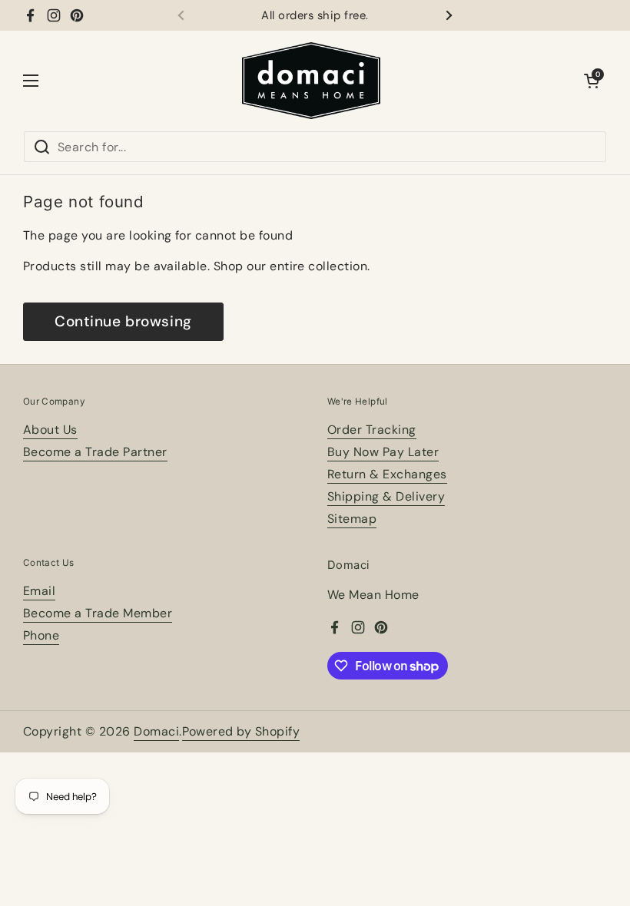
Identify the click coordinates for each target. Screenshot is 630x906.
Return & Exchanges (387, 474)
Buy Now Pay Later (383, 452)
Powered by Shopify (241, 731)
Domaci (156, 731)
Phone (41, 635)
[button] (591, 80)
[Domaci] (311, 80)
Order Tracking (371, 430)
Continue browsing (123, 321)
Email (39, 591)
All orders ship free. (314, 15)
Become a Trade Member (97, 613)
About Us (50, 430)
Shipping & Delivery (386, 496)
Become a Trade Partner (95, 452)
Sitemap (351, 519)
